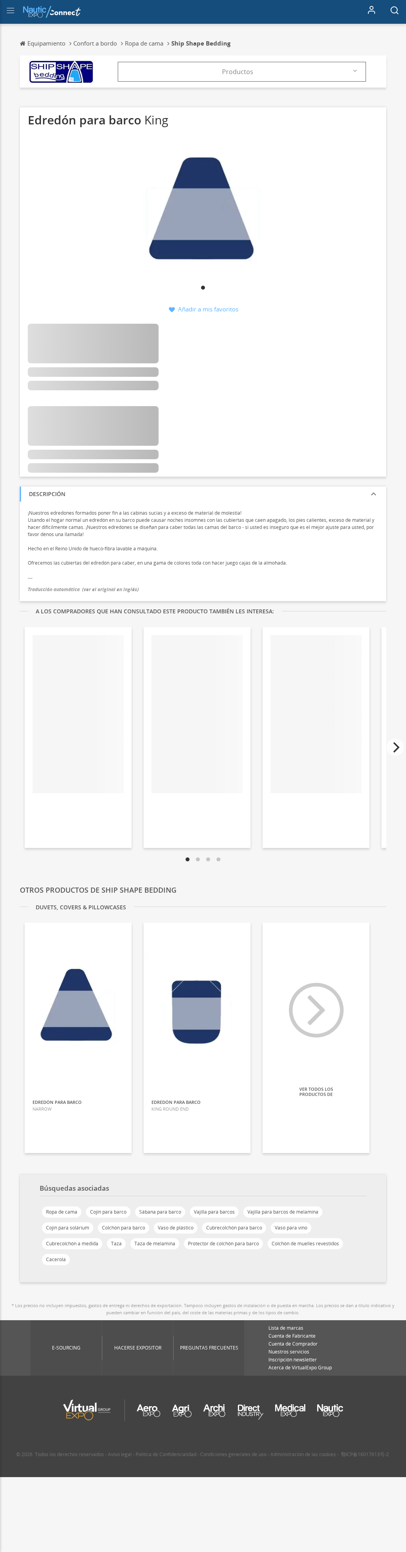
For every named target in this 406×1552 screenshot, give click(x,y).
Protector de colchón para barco (223, 1243)
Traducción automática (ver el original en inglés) (83, 589)
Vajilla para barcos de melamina (282, 1211)
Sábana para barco (160, 1211)
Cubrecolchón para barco (234, 1227)
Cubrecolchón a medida (72, 1243)
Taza (116, 1243)
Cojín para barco (108, 1211)
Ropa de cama (61, 1211)
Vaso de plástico (175, 1227)
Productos (237, 71)
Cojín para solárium (67, 1227)
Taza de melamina (154, 1243)
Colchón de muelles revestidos (305, 1243)
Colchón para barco (123, 1227)
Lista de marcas (285, 1328)
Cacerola (56, 1259)
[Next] (395, 747)
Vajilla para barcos (214, 1211)
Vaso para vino (291, 1227)
